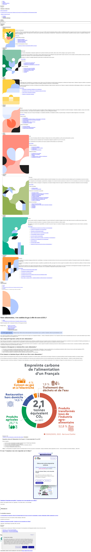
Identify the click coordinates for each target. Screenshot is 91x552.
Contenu (4, 2)
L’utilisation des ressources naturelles (37, 194)
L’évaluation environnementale (26, 276)
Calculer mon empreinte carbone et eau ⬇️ (45, 453)
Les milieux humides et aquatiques (29, 69)
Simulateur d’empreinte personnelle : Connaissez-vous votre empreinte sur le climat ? (18, 500)
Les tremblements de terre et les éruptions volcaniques (31, 119)
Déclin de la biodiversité (22, 42)
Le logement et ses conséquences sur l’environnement (39, 239)
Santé (4, 133)
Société (4, 215)
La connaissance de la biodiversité (29, 62)
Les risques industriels (26, 126)
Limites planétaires (34, 240)
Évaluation (4, 255)
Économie (4, 174)
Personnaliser (18, 547)
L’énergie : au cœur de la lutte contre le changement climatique (41, 204)
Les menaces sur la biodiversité (29, 63)
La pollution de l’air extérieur (36, 153)
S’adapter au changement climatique (28, 94)
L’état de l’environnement (7, 27)
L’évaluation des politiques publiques (27, 271)
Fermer (2, 25)
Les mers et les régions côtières (29, 70)
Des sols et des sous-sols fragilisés (29, 68)
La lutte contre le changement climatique (28, 92)
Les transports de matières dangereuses (28, 127)
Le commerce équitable (35, 196)
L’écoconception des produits (36, 203)
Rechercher (2, 8)
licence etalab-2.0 (27, 550)
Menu (3, 1)
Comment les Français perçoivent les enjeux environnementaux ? (41, 244)
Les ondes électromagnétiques (36, 149)
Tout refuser (25, 547)
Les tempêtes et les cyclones (27, 122)
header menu (7, 8)
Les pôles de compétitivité (35, 200)
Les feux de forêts (25, 120)
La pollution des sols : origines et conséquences (39, 156)
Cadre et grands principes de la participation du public (39, 232)
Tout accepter (31, 547)
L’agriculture (33, 206)
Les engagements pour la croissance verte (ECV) (39, 198)
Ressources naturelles (21, 39)
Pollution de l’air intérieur (35, 154)
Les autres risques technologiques (28, 128)
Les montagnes (26, 71)
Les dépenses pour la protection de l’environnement (40, 197)
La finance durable (34, 188)
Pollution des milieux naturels (22, 40)
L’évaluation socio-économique (26, 272)
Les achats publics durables (35, 242)
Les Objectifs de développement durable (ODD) (29, 269)
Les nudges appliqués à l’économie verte (38, 199)
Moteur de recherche (6, 3)
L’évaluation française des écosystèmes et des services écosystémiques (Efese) (34, 274)
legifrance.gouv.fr (10, 531)
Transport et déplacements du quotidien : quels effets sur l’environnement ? (43, 237)
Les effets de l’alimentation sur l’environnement (38, 229)
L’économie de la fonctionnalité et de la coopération (40, 193)
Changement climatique (21, 41)
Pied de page (5, 4)
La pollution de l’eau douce (35, 157)
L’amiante (33, 155)
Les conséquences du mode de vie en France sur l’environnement (41, 227)
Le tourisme (33, 205)
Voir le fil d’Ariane (3, 283)
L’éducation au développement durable (37, 231)
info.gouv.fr (9, 529)
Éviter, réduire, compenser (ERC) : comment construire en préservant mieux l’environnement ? (36, 277)
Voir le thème (23, 59)
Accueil (4, 285)
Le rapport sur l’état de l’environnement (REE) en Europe (27, 45)
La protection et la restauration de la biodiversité (31, 64)
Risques (4, 105)
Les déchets (33, 207)
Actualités (4, 288)
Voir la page (17, 35)
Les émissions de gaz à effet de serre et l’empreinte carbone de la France (34, 90)
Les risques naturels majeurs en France (28, 121)
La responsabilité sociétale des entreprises (37, 234)
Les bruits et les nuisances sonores (37, 147)
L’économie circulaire (35, 192)
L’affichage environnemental (36, 195)
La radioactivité (34, 148)
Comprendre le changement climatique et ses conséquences (32, 89)
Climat (4, 77)
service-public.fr (10, 530)
